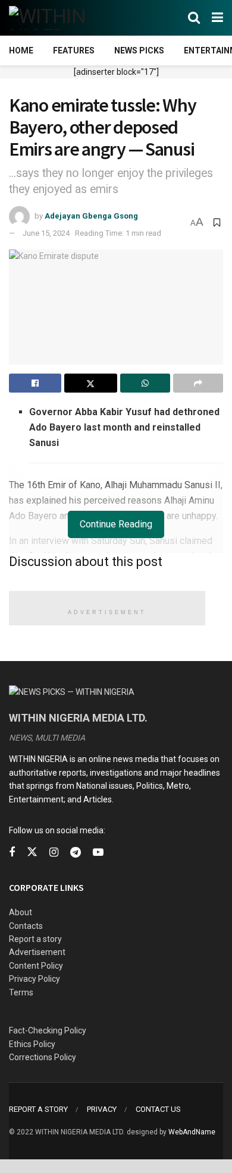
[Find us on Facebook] (12, 852)
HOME (21, 50)
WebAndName (191, 1132)
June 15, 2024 (46, 233)
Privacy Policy (34, 979)
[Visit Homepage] (67, 18)
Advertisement (37, 952)
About (20, 912)
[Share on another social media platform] (198, 383)
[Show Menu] (217, 18)
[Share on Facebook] (35, 383)
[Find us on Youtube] (98, 852)
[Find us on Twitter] (32, 852)
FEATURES (74, 50)
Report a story (35, 939)
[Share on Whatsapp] (145, 383)
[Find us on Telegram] (75, 852)
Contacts (26, 926)
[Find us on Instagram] (53, 852)
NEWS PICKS (139, 50)
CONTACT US (158, 1109)
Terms (21, 992)
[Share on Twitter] (90, 383)
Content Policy (36, 965)
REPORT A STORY (38, 1109)
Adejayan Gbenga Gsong (91, 215)
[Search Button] (194, 18)
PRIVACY (102, 1109)
